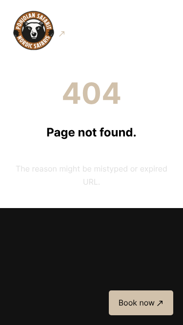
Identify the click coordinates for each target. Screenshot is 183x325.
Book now (137, 302)
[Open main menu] (165, 31)
